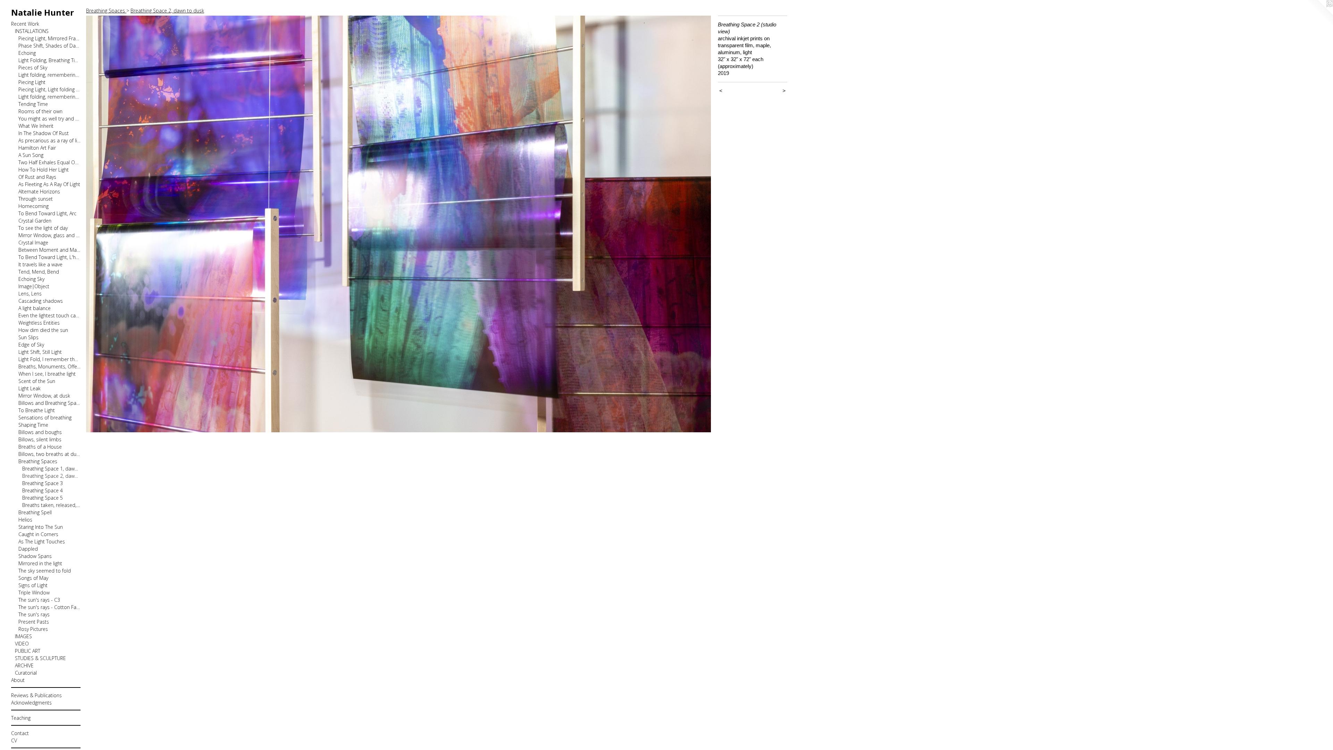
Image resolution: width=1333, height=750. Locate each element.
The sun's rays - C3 (39, 600)
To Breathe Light (36, 410)
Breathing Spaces (37, 461)
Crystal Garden (34, 220)
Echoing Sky (31, 279)
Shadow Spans (35, 556)
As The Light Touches (41, 541)
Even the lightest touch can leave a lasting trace (49, 315)
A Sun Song (30, 155)
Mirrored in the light (40, 563)
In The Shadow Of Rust (43, 133)
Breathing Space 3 (42, 483)
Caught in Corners (38, 534)
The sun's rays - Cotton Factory (49, 607)
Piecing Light (31, 82)
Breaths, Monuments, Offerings (49, 366)
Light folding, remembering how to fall (49, 75)
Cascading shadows (40, 301)
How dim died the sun (43, 330)
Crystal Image (33, 242)
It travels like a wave (40, 264)
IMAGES (23, 636)
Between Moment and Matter (49, 250)
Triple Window (34, 592)
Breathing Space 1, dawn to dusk (51, 468)
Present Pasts (33, 621)
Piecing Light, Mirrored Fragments (49, 38)
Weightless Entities (39, 322)
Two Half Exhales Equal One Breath (49, 162)
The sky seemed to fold (44, 570)
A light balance (34, 308)
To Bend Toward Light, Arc (47, 213)
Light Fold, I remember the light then (49, 359)
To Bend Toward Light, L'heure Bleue (49, 257)
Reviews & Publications (36, 695)
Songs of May (33, 578)
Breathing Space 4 (42, 490)
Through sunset (35, 198)
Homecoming (33, 206)
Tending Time (33, 104)
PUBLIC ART (27, 651)
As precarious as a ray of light (49, 140)
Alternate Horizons (39, 191)
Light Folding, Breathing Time (49, 60)
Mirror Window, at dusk (44, 395)
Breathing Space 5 (42, 497)
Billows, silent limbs (39, 439)
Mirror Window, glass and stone (49, 235)
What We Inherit (35, 126)
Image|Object (33, 286)
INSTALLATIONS (32, 31)
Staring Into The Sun (40, 527)
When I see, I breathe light (47, 373)
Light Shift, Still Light (40, 352)
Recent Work (25, 23)
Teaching (21, 718)
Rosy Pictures (33, 629)
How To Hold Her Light (43, 169)
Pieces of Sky (32, 67)
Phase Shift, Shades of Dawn (49, 45)
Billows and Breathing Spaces (49, 403)
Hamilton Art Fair (37, 147)
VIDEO (22, 643)
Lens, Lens (30, 293)
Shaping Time (33, 425)
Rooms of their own (40, 111)
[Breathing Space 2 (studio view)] (398, 224)
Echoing (27, 53)
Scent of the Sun (36, 381)
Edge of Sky (31, 344)
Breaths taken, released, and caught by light (51, 505)
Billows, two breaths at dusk (49, 454)
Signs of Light (33, 585)
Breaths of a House (40, 446)
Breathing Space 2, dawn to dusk (51, 476)
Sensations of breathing (45, 417)
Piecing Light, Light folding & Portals (49, 89)
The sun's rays (34, 614)
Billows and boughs (40, 432)
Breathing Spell (35, 512)
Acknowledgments (31, 702)
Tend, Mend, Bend (38, 271)
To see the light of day (43, 228)
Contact (20, 733)
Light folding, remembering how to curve (49, 96)
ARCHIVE (24, 665)
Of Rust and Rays (37, 177)
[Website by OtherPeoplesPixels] (1319, 14)
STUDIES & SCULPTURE (40, 658)
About (18, 680)
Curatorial (26, 672)
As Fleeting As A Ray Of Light (49, 184)
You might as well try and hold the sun (49, 118)
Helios (25, 519)
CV (14, 740)
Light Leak (29, 388)
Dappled (28, 548)
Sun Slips (28, 337)
